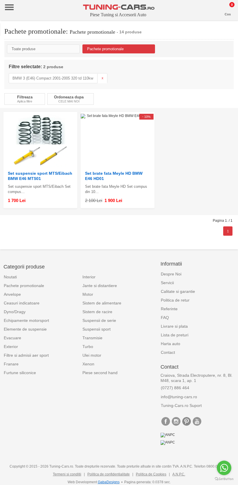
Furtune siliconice (20, 372)
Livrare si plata (174, 326)
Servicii (167, 282)
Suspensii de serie (99, 320)
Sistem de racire (97, 311)
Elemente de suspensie (25, 329)
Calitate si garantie (178, 291)
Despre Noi (171, 274)
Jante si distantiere (99, 285)
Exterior (11, 346)
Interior (88, 277)
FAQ (165, 317)
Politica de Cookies (151, 474)
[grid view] (223, 100)
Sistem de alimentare (101, 303)
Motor (87, 294)
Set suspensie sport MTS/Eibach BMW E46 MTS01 (40, 176)
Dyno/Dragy (15, 311)
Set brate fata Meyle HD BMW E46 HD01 (114, 176)
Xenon (88, 364)
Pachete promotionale (24, 285)
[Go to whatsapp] (224, 468)
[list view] (230, 100)
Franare (11, 364)
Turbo (87, 346)
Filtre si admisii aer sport (26, 355)
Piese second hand (100, 372)
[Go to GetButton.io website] (224, 479)
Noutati (10, 277)
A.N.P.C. (178, 474)
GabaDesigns (109, 482)
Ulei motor (91, 355)
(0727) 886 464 (175, 387)
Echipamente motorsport (26, 320)
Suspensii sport (96, 329)
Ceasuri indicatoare (21, 303)
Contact (168, 352)
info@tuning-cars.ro (179, 396)
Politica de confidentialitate (108, 474)
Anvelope (12, 294)
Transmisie (92, 338)
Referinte (169, 308)
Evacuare (12, 338)
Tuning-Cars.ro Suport (181, 405)
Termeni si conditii (67, 474)
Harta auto (170, 343)
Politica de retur (175, 300)
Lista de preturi (174, 335)
